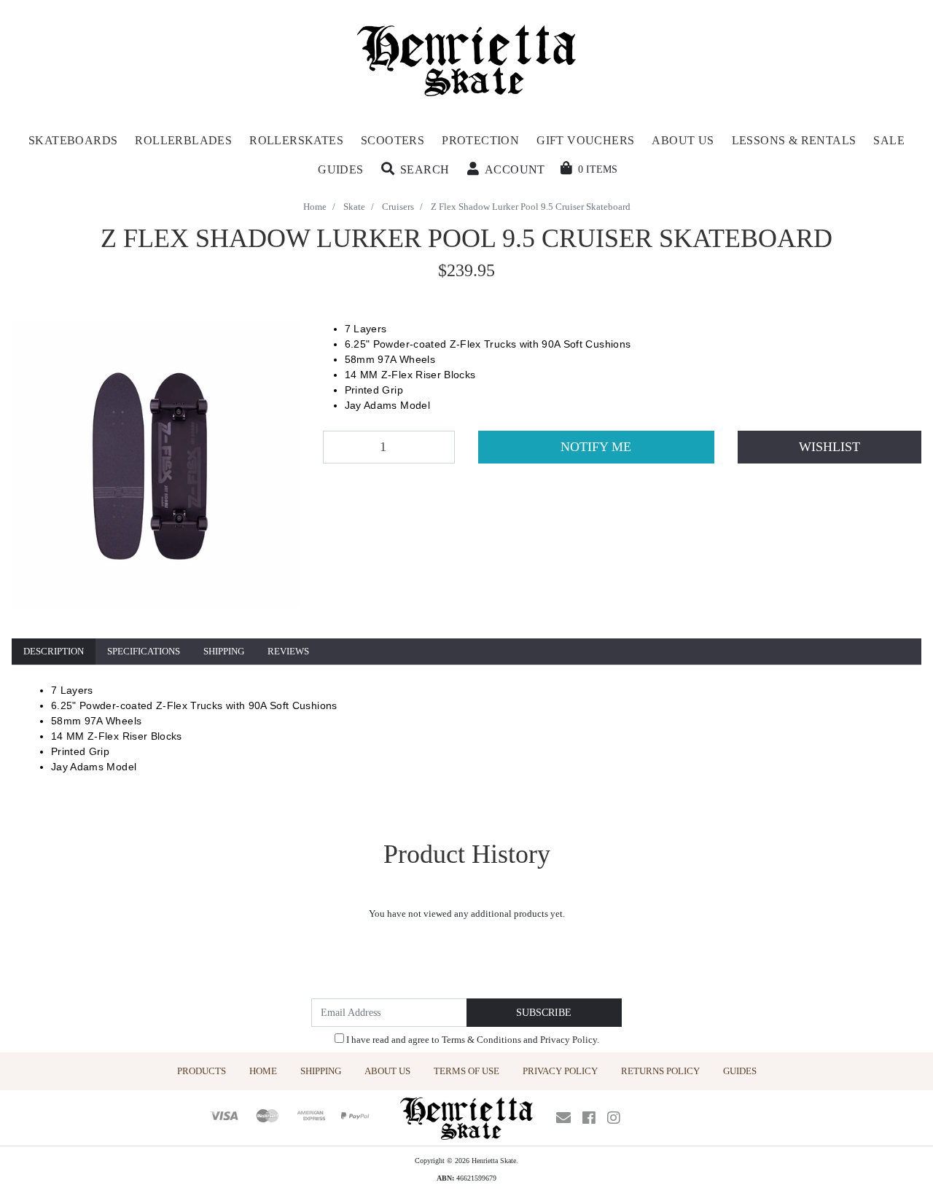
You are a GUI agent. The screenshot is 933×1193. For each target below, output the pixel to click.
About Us (387, 1070)
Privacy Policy (568, 1039)
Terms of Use (466, 1070)
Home (263, 1070)
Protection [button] (480, 140)
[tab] (53, 651)
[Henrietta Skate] (467, 58)
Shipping (223, 651)
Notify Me (596, 446)
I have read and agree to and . (471, 1039)
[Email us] (563, 1118)
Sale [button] (889, 140)
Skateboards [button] (72, 140)
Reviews (288, 651)
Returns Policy (660, 1070)
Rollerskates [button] (296, 140)
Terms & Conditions (481, 1039)
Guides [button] (340, 169)
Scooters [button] (392, 140)
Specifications (143, 651)
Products (201, 1070)
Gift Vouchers (585, 140)
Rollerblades (183, 140)
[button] (415, 169)
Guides (740, 1070)
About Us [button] (683, 140)
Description (53, 651)
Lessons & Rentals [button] (794, 140)
